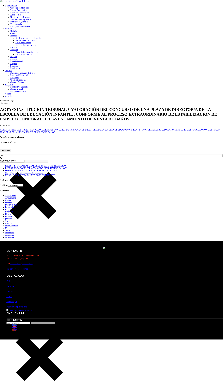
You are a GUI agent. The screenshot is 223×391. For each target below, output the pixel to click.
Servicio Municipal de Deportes (28, 38)
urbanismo (9, 233)
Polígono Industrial (18, 91)
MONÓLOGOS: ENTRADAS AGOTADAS (24, 173)
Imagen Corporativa (18, 10)
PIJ (8, 281)
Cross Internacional (23, 43)
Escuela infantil (16, 61)
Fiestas (8, 214)
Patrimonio (14, 77)
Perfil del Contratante (19, 87)
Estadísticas (15, 68)
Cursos (8, 94)
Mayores (13, 57)
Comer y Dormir (17, 82)
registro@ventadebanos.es (18, 268)
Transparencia (16, 24)
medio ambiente (11, 226)
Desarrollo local (11, 205)
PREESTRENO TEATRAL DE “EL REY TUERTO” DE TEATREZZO (35, 166)
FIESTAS (14, 47)
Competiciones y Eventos (25, 45)
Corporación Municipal (19, 8)
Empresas (9, 84)
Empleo (13, 63)
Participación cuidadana (20, 26)
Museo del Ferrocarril (19, 75)
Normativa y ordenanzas (20, 17)
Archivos (3, 185)
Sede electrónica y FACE (20, 19)
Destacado (9, 207)
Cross (9, 296)
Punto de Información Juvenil (27, 52)
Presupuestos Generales (20, 12)
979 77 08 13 (27, 263)
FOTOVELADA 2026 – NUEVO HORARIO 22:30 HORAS (31, 170)
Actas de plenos (16, 15)
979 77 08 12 (15, 263)
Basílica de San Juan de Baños (22, 73)
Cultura (13, 33)
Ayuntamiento (11, 5)
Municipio (9, 29)
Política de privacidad (16, 306)
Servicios (14, 66)
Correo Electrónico (8, 142)
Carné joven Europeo (24, 54)
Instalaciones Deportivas (25, 40)
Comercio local (16, 89)
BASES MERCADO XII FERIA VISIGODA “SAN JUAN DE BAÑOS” (36, 168)
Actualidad (9, 96)
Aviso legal (11, 301)
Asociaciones (10, 195)
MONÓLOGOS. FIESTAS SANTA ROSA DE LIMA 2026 (30, 175)
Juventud (14, 50)
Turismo (8, 70)
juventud (8, 219)
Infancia (13, 59)
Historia (13, 31)
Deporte (13, 36)
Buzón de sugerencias (19, 22)
